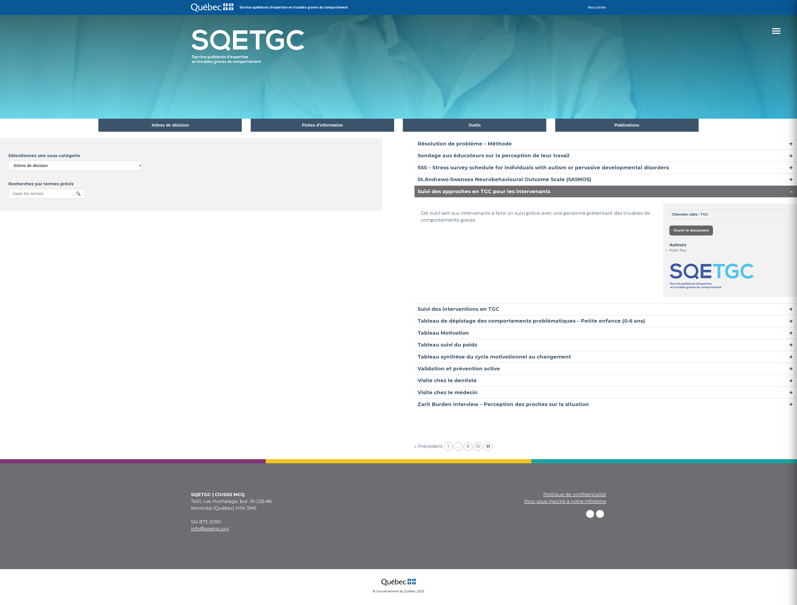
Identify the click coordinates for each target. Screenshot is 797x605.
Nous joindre (597, 7)
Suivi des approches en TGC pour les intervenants (484, 191)
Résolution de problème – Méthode (465, 144)
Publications (627, 125)
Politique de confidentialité (574, 494)
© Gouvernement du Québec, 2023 (398, 591)
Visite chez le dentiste (447, 380)
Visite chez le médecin (448, 392)
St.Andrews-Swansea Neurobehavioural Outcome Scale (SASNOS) (504, 179)
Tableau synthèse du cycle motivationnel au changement (494, 357)
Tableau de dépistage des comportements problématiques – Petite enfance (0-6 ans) (531, 321)
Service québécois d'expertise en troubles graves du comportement (294, 7)
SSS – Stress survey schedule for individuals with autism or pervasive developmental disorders (543, 168)
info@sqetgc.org (210, 529)
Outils (475, 125)
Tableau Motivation (443, 333)
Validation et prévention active (459, 369)
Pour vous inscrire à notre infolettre (565, 501)
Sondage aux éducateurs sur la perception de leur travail (494, 155)
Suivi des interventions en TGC (458, 309)
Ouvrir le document (691, 230)
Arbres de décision (170, 125)
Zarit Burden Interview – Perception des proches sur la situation (503, 404)
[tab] (605, 144)
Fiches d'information (322, 125)
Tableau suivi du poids (447, 345)
